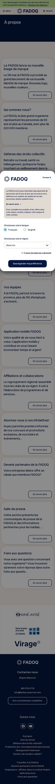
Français (12, 229)
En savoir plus (12, 204)
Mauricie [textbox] (10, 245)
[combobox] (27, 245)
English (31, 229)
